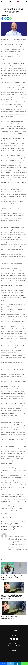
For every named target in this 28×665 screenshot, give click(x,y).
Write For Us (16, 643)
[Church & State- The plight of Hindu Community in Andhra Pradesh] (14, 568)
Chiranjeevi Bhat (5, 15)
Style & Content (10, 645)
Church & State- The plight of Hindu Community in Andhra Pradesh (11, 576)
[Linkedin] (8, 18)
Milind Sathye (3, 598)
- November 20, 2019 (10, 618)
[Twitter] (5, 18)
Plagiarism (18, 645)
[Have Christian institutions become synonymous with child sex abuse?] (14, 587)
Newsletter (14, 650)
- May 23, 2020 (8, 598)
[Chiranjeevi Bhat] (4, 538)
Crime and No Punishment (9, 616)
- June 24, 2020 (7, 579)
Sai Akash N (3, 579)
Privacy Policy (10, 648)
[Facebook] (2, 18)
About (9, 643)
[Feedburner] (11, 639)
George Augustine (4, 618)
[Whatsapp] (10, 18)
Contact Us (18, 648)
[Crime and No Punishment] (14, 608)
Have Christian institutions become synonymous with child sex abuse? (11, 595)
